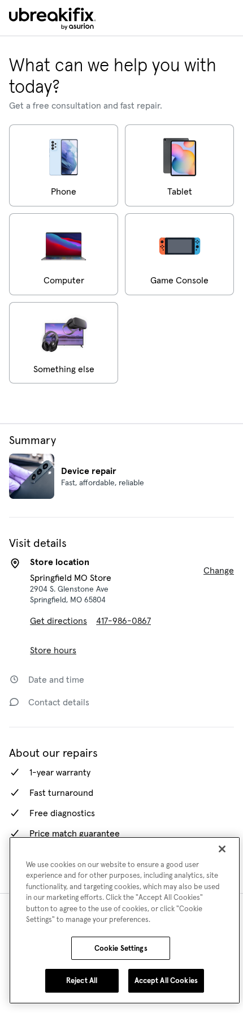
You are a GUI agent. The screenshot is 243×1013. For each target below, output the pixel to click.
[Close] (222, 849)
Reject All (81, 980)
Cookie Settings (120, 948)
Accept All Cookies (166, 980)
